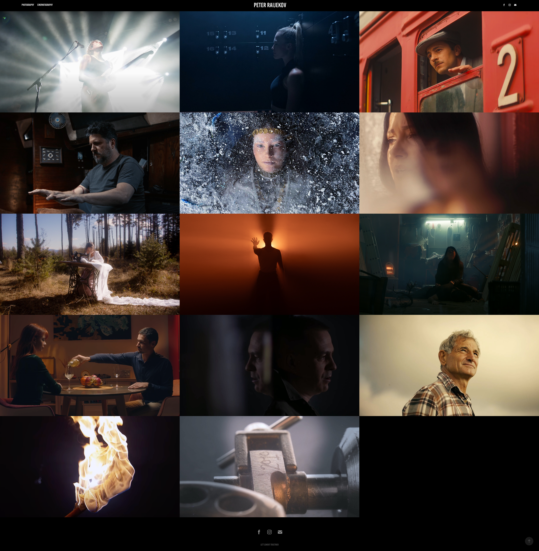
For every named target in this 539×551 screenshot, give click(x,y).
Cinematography (45, 4)
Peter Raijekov (270, 5)
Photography (28, 4)
